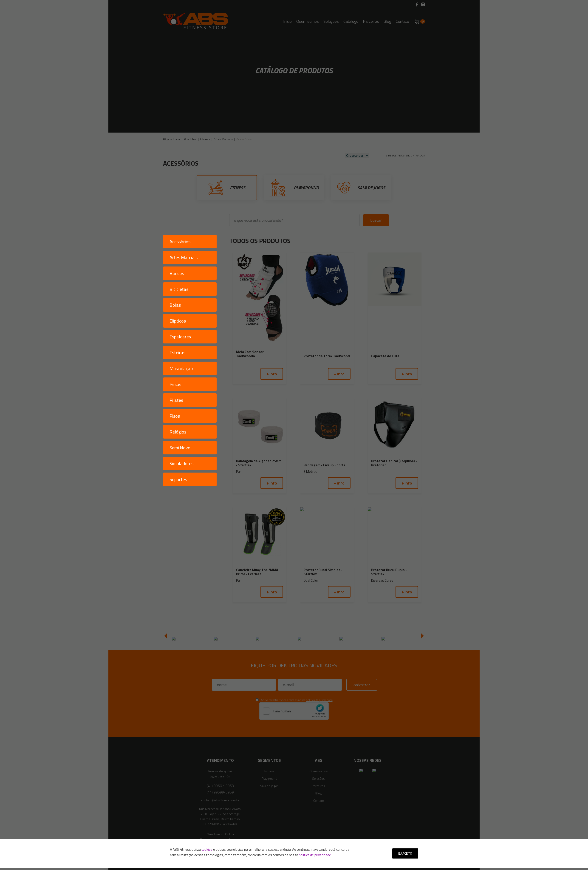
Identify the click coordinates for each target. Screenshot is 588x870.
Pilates (176, 400)
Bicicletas (179, 289)
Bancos (177, 273)
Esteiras (177, 352)
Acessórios (180, 241)
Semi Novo (180, 447)
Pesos (175, 384)
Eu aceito (405, 853)
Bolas (175, 305)
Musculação (181, 368)
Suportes (178, 479)
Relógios (178, 431)
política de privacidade (315, 855)
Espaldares (180, 336)
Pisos (175, 415)
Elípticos (178, 320)
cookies (206, 849)
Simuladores (181, 463)
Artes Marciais (184, 257)
